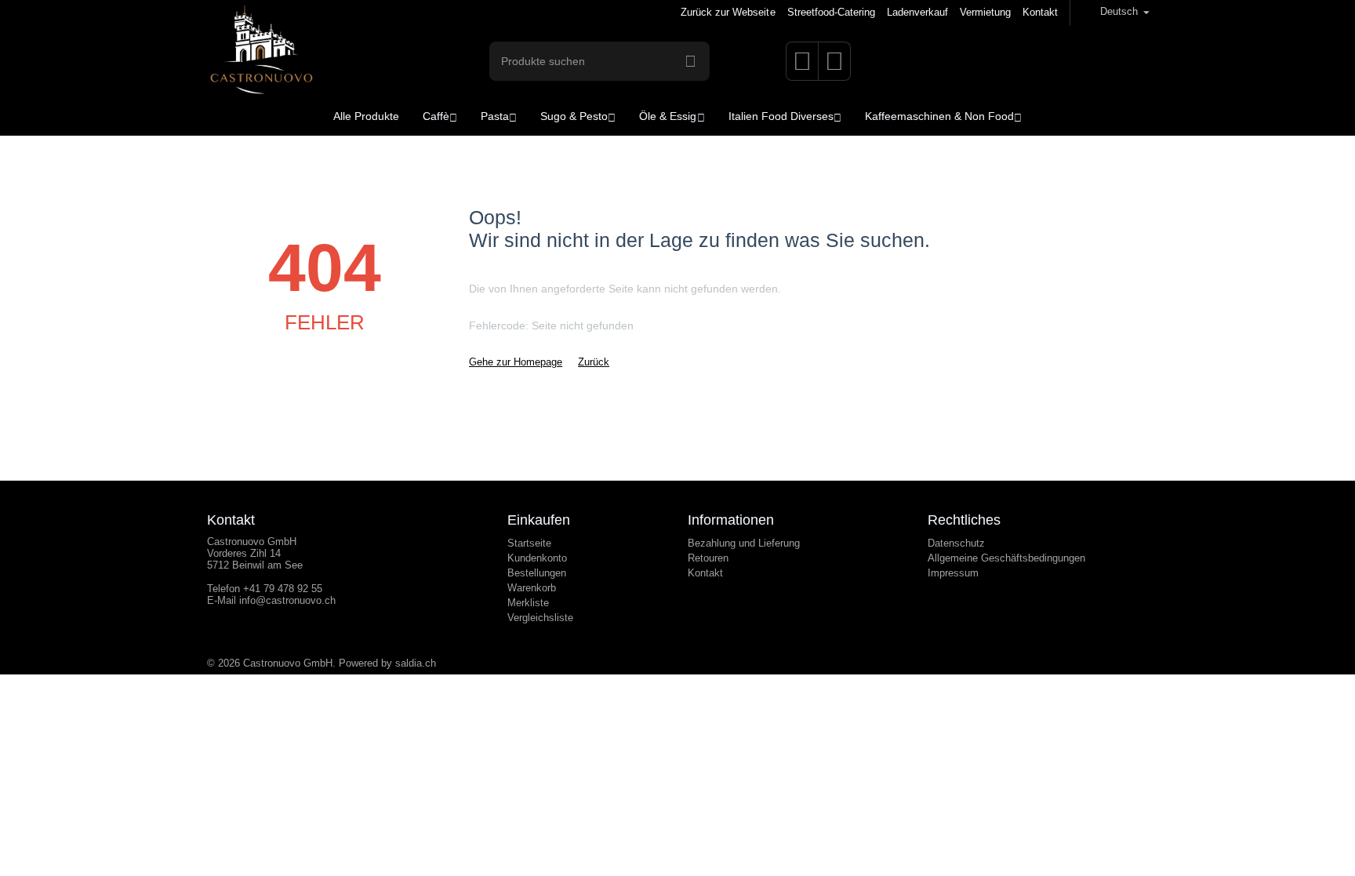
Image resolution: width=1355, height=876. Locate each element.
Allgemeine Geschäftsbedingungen (1006, 558)
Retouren (708, 558)
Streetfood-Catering (831, 12)
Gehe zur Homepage (515, 362)
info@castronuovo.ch (287, 600)
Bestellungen (536, 573)
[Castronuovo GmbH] (261, 60)
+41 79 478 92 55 (282, 588)
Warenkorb (531, 588)
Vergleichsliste (540, 617)
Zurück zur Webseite (728, 12)
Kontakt (1040, 12)
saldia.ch (415, 663)
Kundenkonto (537, 558)
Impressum (953, 573)
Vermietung (985, 12)
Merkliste (528, 603)
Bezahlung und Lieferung (744, 543)
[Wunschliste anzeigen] (802, 66)
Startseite (529, 543)
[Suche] (690, 61)
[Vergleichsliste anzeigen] (834, 66)
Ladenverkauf (917, 12)
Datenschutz (956, 543)
